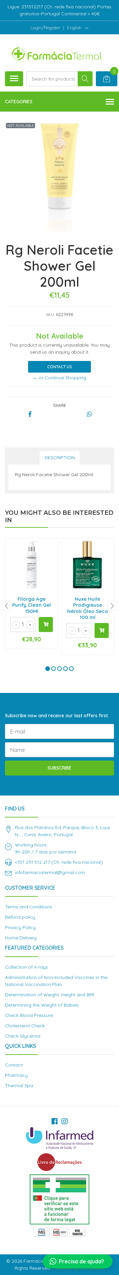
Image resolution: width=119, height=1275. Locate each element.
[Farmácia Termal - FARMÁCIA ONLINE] (57, 52)
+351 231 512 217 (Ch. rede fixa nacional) (59, 862)
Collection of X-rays (26, 967)
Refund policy (20, 917)
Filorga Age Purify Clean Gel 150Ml (31, 605)
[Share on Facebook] (29, 415)
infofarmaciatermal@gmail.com (50, 872)
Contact (14, 1065)
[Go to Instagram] (64, 1121)
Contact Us (59, 366)
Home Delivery (21, 938)
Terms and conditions (28, 907)
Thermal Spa (19, 1086)
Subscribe (59, 768)
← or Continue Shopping (59, 378)
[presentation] (7, 605)
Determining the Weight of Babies (42, 1005)
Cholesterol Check (25, 1026)
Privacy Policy (20, 927)
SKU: (50, 314)
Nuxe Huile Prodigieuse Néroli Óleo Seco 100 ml (87, 608)
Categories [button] (18, 102)
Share (59, 405)
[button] (78, 27)
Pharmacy (16, 1075)
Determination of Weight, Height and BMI (49, 995)
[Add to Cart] (46, 624)
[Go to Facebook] (55, 1121)
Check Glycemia (22, 1036)
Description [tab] (60, 458)
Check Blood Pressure (29, 1015)
